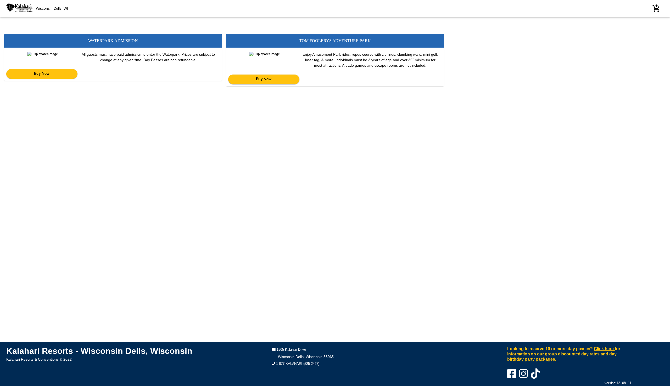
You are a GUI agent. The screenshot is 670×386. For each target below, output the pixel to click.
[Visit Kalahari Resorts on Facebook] (512, 376)
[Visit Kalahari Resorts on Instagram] (524, 376)
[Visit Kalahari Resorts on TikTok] (536, 376)
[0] (656, 8)
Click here (604, 349)
